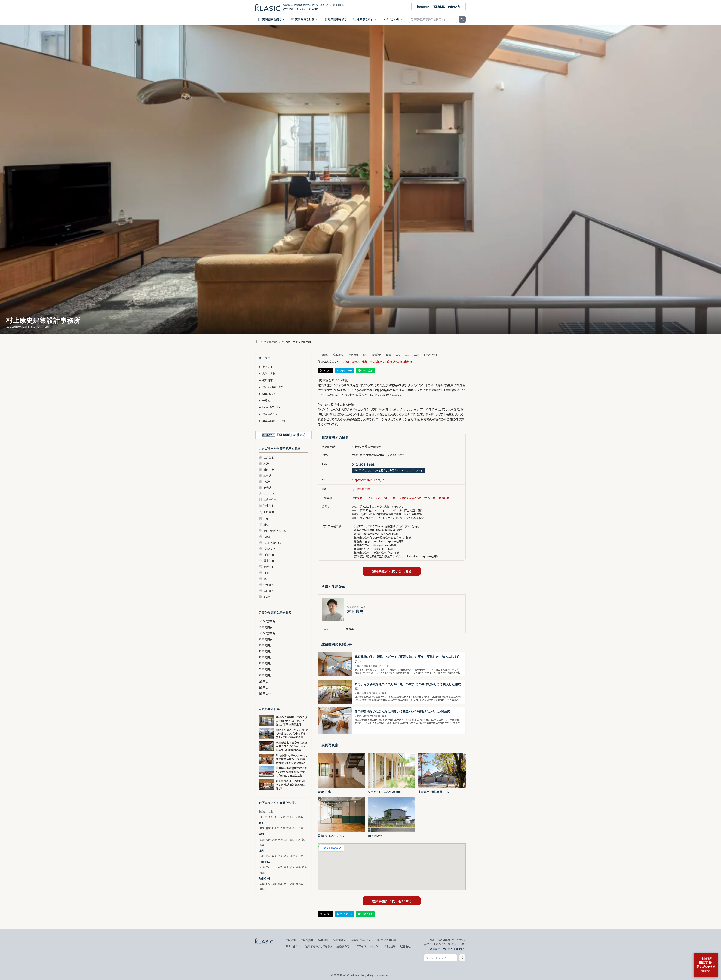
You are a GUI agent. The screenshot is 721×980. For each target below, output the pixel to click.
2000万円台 (265, 639)
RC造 (266, 481)
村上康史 (323, 354)
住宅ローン (338, 354)
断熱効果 (376, 354)
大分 (286, 883)
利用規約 (390, 946)
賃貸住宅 (444, 498)
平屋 (266, 518)
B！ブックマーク (344, 370)
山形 (294, 816)
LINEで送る (367, 370)
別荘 (266, 524)
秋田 (288, 816)
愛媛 (298, 867)
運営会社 (405, 946)
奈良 (280, 856)
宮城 (282, 816)
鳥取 (280, 867)
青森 (270, 816)
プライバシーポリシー (369, 946)
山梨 (286, 839)
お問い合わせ (391, 19)
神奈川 (269, 828)
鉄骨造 (267, 475)
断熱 (388, 354)
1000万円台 (265, 627)
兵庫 (274, 856)
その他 (267, 597)
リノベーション (271, 493)
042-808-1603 (363, 464)
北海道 (263, 816)
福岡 (262, 883)
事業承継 (353, 354)
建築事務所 (270, 342)
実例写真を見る (304, 19)
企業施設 (268, 585)
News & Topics (270, 407)
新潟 (280, 839)
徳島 (304, 867)
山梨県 (408, 361)
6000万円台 (265, 663)
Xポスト (327, 370)
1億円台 (263, 681)
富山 (292, 839)
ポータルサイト (430, 354)
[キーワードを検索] (462, 19)
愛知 (262, 839)
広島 (262, 867)
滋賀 (286, 856)
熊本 (280, 883)
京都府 (378, 361)
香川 (292, 867)
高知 (262, 872)
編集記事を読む (337, 19)
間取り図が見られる (274, 530)
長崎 (274, 883)
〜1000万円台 (267, 621)
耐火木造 (268, 469)
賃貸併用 (268, 560)
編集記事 (266, 380)
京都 (268, 856)
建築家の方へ (344, 946)
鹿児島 (299, 883)
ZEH (416, 354)
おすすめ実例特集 (271, 387)
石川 (298, 839)
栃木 (294, 828)
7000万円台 (265, 669)
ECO (398, 354)
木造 (266, 463)
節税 (365, 354)
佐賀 (268, 883)
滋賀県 (356, 361)
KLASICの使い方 (386, 940)
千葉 (282, 828)
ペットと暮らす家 (272, 542)
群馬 (300, 828)
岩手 (276, 816)
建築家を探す (365, 19)
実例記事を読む (271, 19)
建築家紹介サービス (272, 421)
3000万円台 (265, 645)
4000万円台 (265, 651)
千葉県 (388, 361)
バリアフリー (270, 548)
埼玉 (276, 828)
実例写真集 (267, 373)
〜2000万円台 (267, 633)
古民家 (267, 536)
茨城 (288, 828)
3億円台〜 (265, 693)
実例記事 (266, 367)
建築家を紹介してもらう (318, 946)
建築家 (264, 400)
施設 (266, 579)
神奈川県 (367, 361)
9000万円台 (265, 675)
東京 (262, 828)
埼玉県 (398, 361)
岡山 (268, 867)
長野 (274, 839)
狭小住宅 (268, 505)
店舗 (266, 573)
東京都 (346, 361)
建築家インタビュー (362, 940)
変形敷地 (268, 512)
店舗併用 (268, 554)
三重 (300, 856)
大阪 (262, 856)
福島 (300, 816)
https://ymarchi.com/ (366, 480)
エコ (407, 354)
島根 (286, 867)
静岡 (268, 839)
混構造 (267, 487)
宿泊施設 (268, 591)
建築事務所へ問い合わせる (392, 571)
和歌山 (293, 856)
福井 (304, 839)
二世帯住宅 (270, 499)
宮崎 (292, 883)
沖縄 (262, 889)
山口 (274, 867)
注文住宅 (268, 457)
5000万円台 (265, 657)
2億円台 (263, 687)
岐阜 (262, 844)
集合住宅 (268, 567)
